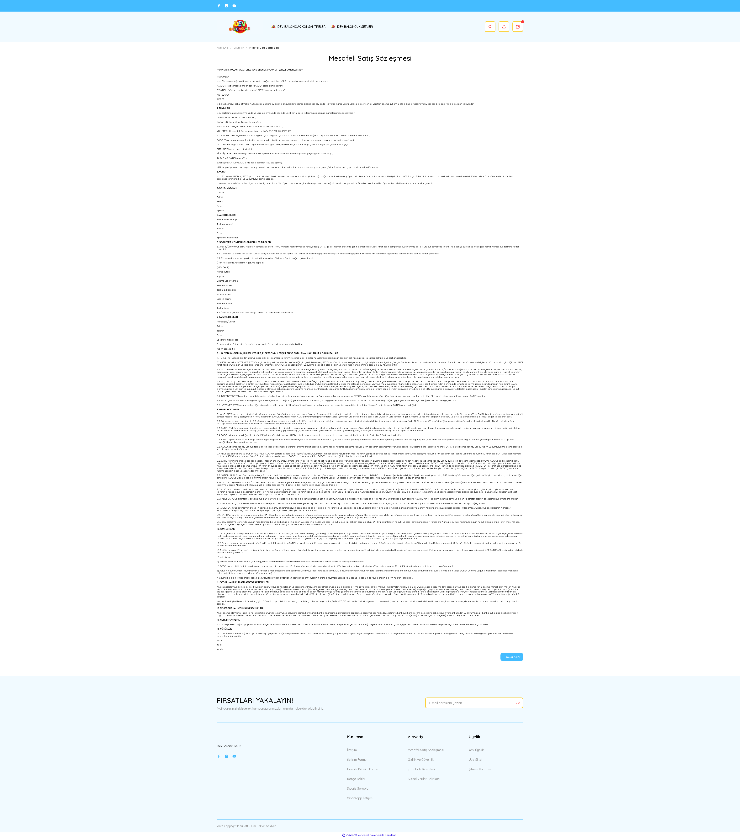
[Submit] (517, 702)
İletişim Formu (357, 759)
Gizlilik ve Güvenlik (421, 759)
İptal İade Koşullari (421, 769)
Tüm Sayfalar (511, 657)
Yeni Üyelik (476, 750)
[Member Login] (504, 26)
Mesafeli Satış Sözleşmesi (426, 750)
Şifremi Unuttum (480, 769)
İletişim (352, 750)
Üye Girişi (475, 759)
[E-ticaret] (369, 835)
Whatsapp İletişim (360, 798)
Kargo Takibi (356, 779)
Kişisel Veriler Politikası (424, 779)
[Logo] (240, 26)
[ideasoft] (349, 835)
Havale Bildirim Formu (362, 769)
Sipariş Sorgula (357, 788)
